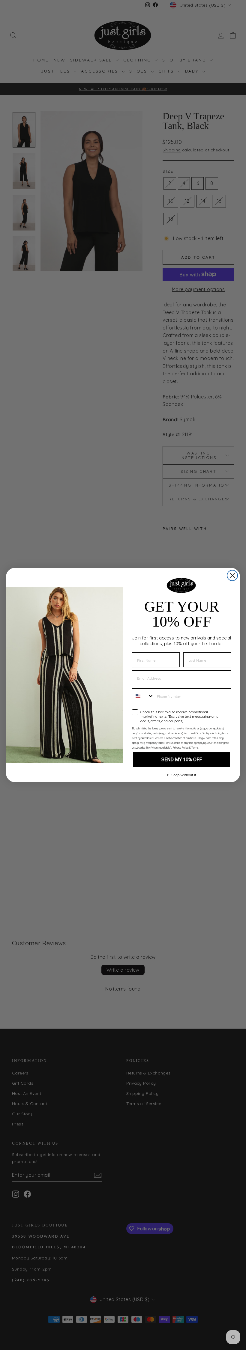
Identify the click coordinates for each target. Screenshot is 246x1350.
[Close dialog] (232, 575)
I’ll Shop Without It (181, 774)
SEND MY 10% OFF (181, 759)
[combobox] (143, 696)
